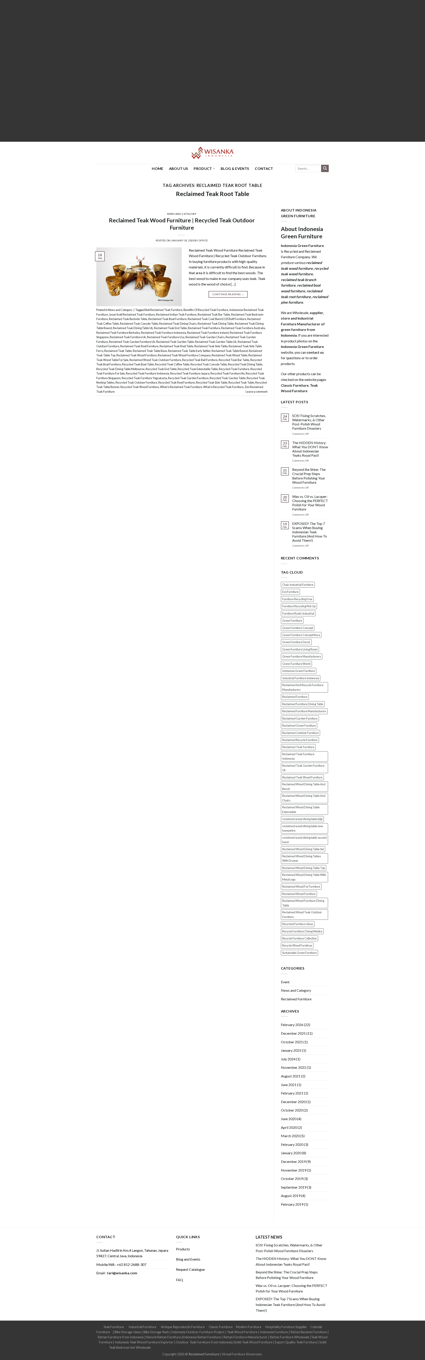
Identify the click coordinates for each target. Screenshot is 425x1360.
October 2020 (292, 1110)
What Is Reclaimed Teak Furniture (181, 387)
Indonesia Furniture (274, 1332)
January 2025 (291, 1050)
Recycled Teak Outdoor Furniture (136, 382)
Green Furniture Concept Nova (301, 635)
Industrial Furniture (142, 1327)
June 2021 (288, 1085)
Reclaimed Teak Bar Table (214, 314)
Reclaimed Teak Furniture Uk (128, 337)
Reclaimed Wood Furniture (299, 894)
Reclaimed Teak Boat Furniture (167, 319)
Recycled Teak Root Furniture (176, 382)
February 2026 (292, 1024)
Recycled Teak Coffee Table (172, 364)
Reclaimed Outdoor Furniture (300, 733)
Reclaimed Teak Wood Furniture (136, 355)
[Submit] (325, 168)
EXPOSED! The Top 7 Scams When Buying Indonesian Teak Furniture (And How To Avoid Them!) (309, 532)
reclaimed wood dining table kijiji (302, 819)
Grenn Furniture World (296, 663)
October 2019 (292, 1178)
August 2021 (290, 1076)
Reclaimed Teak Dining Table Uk (133, 328)
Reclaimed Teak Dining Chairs (178, 323)
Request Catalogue (190, 1269)
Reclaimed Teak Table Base (150, 351)
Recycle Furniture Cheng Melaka (302, 931)
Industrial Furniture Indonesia (300, 678)
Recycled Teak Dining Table (245, 364)
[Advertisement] (133, 70)
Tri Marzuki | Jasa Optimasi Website (291, 1347)
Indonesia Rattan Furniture (202, 1337)
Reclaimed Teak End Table (170, 328)
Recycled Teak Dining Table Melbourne (120, 369)
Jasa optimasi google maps (211, 1347)
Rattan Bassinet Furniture (308, 1332)
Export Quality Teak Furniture (296, 1342)
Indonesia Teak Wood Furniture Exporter (144, 1342)
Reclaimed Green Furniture (299, 725)
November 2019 (293, 1170)
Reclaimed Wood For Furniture (301, 886)
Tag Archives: (212, 185)
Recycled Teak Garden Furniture (188, 378)
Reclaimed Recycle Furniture (300, 740)
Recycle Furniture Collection (299, 938)
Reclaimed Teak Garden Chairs (204, 337)
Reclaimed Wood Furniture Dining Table (303, 903)
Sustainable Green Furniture (299, 953)
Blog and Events (188, 1259)
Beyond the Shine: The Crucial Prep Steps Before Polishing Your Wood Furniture (309, 475)
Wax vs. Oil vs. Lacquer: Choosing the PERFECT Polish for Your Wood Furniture (310, 502)
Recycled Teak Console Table (209, 364)
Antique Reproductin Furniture (183, 1327)
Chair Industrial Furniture (297, 584)
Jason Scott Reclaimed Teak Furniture (132, 314)
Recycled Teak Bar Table (234, 360)
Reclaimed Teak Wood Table (229, 355)
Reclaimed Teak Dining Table (216, 323)
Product (203, 168)
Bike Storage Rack (156, 1332)
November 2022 (293, 1067)
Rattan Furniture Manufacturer (245, 1337)
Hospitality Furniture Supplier (286, 1327)
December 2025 (293, 1033)
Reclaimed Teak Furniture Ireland (208, 332)
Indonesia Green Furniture (298, 671)
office (203, 240)
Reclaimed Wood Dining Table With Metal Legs (304, 877)
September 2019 (293, 1187)
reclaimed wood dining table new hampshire (302, 828)
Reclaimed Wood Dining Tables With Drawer (301, 858)
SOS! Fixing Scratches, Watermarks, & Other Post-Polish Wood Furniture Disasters (309, 422)
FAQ (179, 1280)
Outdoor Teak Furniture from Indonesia (204, 1342)
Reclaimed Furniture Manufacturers (304, 711)
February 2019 (292, 1204)
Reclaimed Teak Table (118, 351)
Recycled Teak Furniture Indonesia (147, 373)
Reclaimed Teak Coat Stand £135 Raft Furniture (217, 319)
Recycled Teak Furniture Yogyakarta (144, 378)
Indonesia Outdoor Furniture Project (197, 1332)
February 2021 (292, 1093)
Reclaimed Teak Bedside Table (128, 319)
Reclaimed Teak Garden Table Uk (216, 341)
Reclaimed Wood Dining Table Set (303, 849)
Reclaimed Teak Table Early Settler (189, 351)
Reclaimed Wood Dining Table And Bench (303, 786)
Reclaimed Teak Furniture (204, 328)
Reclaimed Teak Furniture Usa (165, 337)
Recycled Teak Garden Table (227, 378)
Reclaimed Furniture (294, 696)
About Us (178, 168)
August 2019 (290, 1195)
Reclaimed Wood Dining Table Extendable (301, 809)
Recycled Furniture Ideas (297, 924)
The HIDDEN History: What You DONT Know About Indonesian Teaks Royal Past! (310, 449)
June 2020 (288, 1119)
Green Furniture (292, 620)
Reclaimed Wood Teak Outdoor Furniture (155, 360)
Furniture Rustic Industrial (298, 613)
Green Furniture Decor (296, 642)
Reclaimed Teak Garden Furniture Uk (132, 341)
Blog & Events (235, 168)
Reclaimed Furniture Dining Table (302, 704)
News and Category (182, 213)
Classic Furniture (221, 1327)
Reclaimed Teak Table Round (230, 351)
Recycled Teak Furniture (234, 369)
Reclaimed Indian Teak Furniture (176, 314)
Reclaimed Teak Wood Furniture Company (184, 355)
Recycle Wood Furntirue (297, 945)
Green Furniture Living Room (300, 649)
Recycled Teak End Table (161, 369)
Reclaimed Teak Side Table (211, 346)
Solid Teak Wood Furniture (253, 1342)
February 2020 (292, 1144)
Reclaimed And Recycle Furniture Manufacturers (302, 687)
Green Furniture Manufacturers (301, 656)
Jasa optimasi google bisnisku (172, 1347)
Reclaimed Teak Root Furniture (139, 346)
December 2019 (293, 1161)
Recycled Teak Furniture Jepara (189, 373)
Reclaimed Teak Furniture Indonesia (163, 332)
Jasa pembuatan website (248, 1347)
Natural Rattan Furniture (163, 1337)
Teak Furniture (113, 1327)
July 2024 (288, 1059)
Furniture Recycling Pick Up (299, 606)
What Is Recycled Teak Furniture (223, 387)
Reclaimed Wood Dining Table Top (303, 868)
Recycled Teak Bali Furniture (200, 360)
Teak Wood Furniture (242, 1332)
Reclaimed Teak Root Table (212, 193)
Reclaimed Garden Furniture (300, 718)
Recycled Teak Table (241, 382)
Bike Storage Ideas (127, 1332)
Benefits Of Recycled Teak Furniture (206, 310)
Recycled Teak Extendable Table (198, 369)
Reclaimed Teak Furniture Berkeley (118, 332)
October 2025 (292, 1042)
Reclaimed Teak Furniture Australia (243, 328)
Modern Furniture (248, 1327)
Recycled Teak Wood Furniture (139, 387)
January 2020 (291, 1153)
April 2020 (289, 1127)
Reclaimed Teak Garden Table (175, 341)
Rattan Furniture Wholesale (289, 1337)
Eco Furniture (290, 592)
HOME (157, 168)
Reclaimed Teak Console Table (139, 323)
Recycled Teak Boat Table (138, 364)
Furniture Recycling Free (297, 599)
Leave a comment (256, 391)
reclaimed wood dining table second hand (304, 840)
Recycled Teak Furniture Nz (228, 373)
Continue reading (228, 294)
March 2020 (290, 1136)
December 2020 (293, 1102)
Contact (264, 168)
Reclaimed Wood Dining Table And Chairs (303, 798)
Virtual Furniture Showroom (242, 1354)
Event (285, 982)
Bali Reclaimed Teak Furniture (163, 310)
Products (183, 1249)
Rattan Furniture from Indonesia (121, 1337)
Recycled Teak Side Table (211, 382)
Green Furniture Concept (297, 628)
